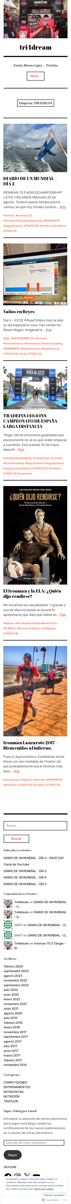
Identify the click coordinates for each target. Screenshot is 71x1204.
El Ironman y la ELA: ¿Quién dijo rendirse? (32, 593)
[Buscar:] (35, 825)
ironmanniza (33, 343)
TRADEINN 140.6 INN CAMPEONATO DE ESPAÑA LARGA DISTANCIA (30, 421)
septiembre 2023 (16, 971)
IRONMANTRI (52, 220)
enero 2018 (12, 1027)
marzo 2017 (12, 1055)
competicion (42, 458)
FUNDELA (10, 628)
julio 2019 (10, 1018)
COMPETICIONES (15, 1082)
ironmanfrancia (14, 343)
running (9, 468)
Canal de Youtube (16, 864)
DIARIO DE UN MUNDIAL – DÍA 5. (25, 871)
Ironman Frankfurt (29, 628)
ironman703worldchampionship (23, 220)
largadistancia (51, 348)
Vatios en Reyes (19, 311)
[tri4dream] (36, 19)
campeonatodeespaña (18, 458)
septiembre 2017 (16, 1036)
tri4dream (36, 47)
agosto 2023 (13, 976)
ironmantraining (53, 343)
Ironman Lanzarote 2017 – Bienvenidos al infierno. (30, 745)
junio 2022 (11, 994)
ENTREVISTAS (13, 1092)
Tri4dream (21, 902)
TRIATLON (11, 231)
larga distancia (13, 225)
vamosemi (25, 473)
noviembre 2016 (15, 1065)
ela (19, 623)
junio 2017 (11, 1051)
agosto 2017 (13, 1041)
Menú (34, 76)
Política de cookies (44, 1189)
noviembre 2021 (15, 1004)
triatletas (60, 225)
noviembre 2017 (15, 1032)
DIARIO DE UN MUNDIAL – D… (47, 925)
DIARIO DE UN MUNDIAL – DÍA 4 (25, 877)
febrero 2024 (13, 966)
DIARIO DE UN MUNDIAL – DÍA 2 (30, 181)
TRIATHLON (31, 225)
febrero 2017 (13, 1060)
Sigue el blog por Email (20, 1111)
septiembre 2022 (16, 985)
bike (7, 338)
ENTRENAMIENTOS (23, 338)
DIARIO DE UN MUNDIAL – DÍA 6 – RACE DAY (34, 858)
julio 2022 (11, 990)
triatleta (46, 225)
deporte (27, 779)
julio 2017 (10, 1046)
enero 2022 (12, 999)
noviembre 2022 (15, 980)
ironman (10, 215)
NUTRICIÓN (11, 1096)
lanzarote (11, 785)
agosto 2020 (13, 1013)
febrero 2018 (13, 1023)
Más (63, 207)
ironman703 (25, 215)
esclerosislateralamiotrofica (40, 623)
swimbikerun (24, 468)
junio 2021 (11, 1008)
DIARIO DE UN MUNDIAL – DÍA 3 (25, 884)
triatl (24, 353)
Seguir (12, 1155)
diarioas (9, 623)
